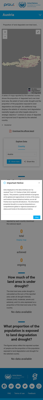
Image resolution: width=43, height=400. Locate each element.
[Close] (39, 183)
